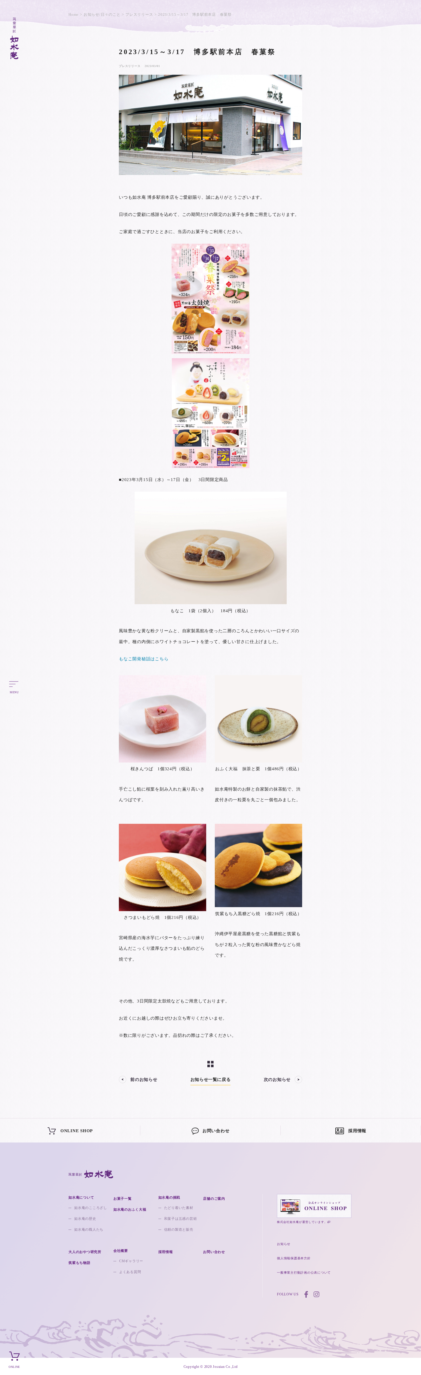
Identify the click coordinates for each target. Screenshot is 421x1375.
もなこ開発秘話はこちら (143, 659)
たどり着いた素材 (178, 1208)
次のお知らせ (277, 1079)
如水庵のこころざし (90, 1208)
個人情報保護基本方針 (294, 1258)
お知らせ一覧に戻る (210, 1079)
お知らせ (283, 1244)
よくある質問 (130, 1272)
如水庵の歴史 (85, 1219)
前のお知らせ (144, 1079)
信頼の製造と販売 (178, 1230)
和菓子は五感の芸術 (180, 1219)
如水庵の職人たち (88, 1230)
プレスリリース (139, 14)
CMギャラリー (131, 1261)
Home (73, 14)
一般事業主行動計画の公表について (304, 1272)
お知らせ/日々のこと (102, 14)
